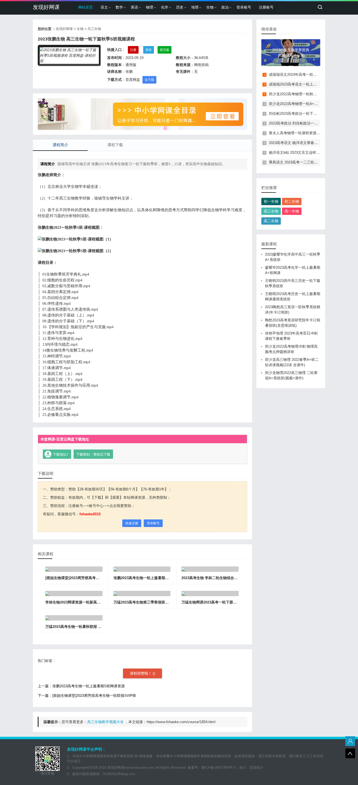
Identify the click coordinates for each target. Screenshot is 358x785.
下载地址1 (60, 454)
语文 (104, 7)
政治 (225, 7)
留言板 (164, 50)
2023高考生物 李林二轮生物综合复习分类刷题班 (220, 578)
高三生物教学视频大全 (105, 722)
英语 (134, 7)
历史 (179, 7)
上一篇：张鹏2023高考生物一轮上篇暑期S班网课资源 (81, 686)
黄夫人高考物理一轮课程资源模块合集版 (302, 133)
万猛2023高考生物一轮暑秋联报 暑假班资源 (80, 626)
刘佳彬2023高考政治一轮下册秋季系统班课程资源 (309, 113)
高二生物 (271, 221)
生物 (210, 7)
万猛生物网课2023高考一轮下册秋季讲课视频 (218, 602)
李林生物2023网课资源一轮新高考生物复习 (80, 602)
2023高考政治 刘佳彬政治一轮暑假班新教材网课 (308, 123)
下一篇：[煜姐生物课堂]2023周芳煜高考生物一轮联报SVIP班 (87, 695)
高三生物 (94, 29)
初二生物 (291, 201)
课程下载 (115, 145)
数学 (119, 7)
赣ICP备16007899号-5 (218, 767)
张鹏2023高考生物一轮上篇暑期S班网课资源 (149, 578)
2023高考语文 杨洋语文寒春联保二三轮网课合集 (308, 143)
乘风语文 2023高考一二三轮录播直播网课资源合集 (310, 162)
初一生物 (271, 201)
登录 (148, 50)
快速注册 (131, 523)
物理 (149, 7)
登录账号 (243, 7)
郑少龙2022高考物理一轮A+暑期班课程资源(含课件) (311, 104)
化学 (164, 7)
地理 (194, 7)
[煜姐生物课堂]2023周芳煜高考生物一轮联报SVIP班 (87, 578)
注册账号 (266, 7)
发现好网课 (46, 7)
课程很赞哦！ (141, 673)
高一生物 (291, 211)
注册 (133, 50)
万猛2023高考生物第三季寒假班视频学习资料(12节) (155, 602)
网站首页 (85, 7)
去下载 (149, 80)
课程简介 (60, 145)
